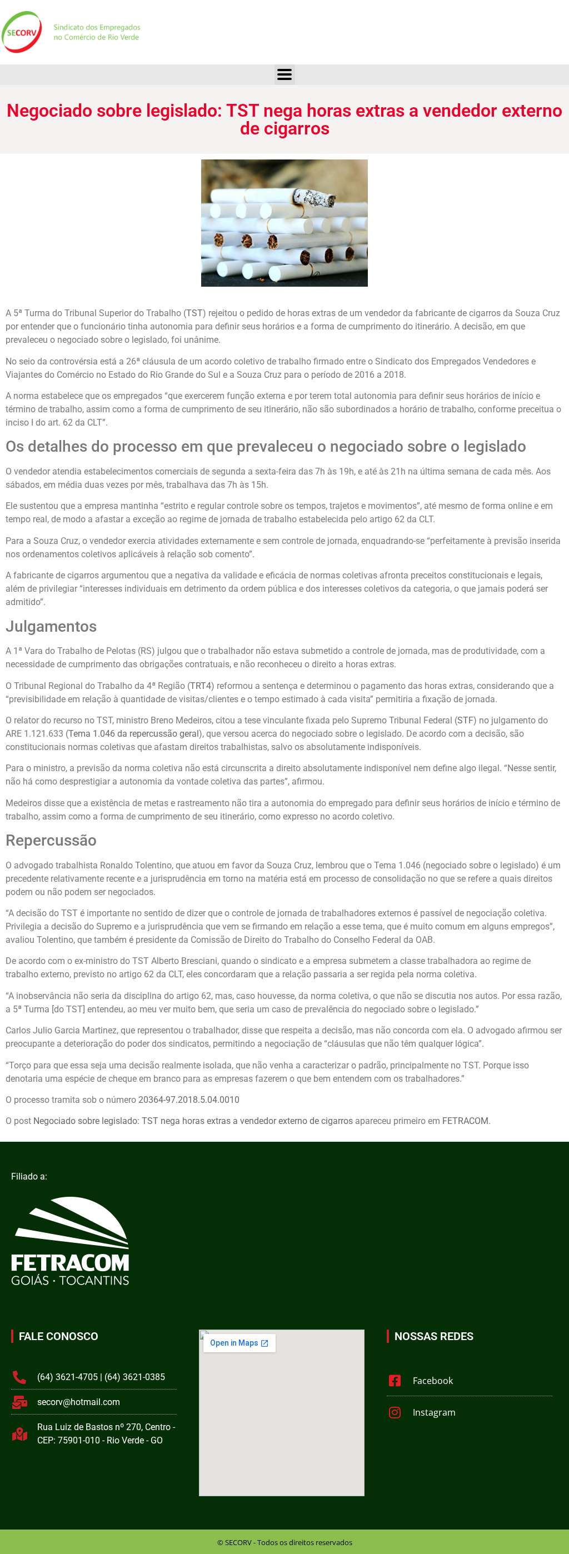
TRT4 (200, 686)
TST (194, 313)
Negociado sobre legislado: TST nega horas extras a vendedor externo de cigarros (193, 1121)
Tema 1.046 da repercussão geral (133, 733)
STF (465, 720)
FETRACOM (465, 1121)
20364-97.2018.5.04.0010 (188, 1100)
